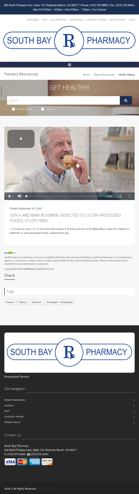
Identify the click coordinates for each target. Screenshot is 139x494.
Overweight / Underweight (59, 302)
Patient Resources (104, 74)
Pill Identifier (58, 19)
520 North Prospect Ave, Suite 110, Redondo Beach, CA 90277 (41, 5)
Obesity (23, 302)
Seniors (10, 302)
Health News (25, 109)
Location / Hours (96, 19)
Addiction (36, 302)
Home (86, 74)
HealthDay (28, 268)
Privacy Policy (12, 422)
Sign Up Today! (117, 19)
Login (132, 19)
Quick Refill (76, 19)
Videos (50, 109)
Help (44, 19)
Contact (9, 405)
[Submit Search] (126, 100)
